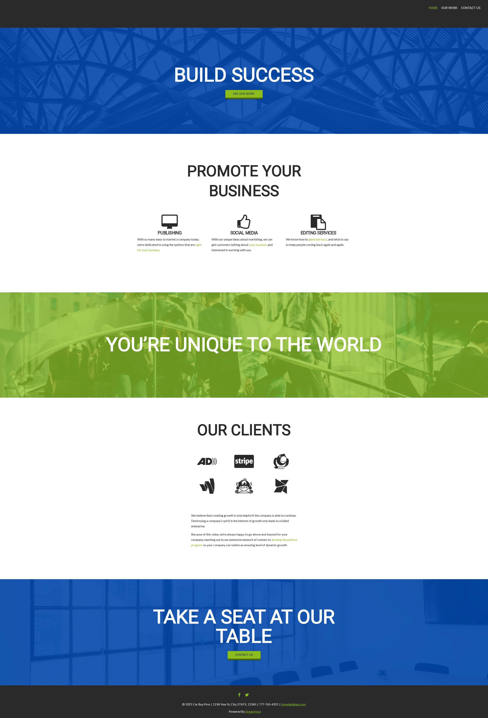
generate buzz (317, 239)
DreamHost (253, 711)
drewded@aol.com (293, 704)
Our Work (449, 8)
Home (433, 8)
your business (258, 244)
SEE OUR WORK (244, 94)
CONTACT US (244, 655)
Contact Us (470, 8)
